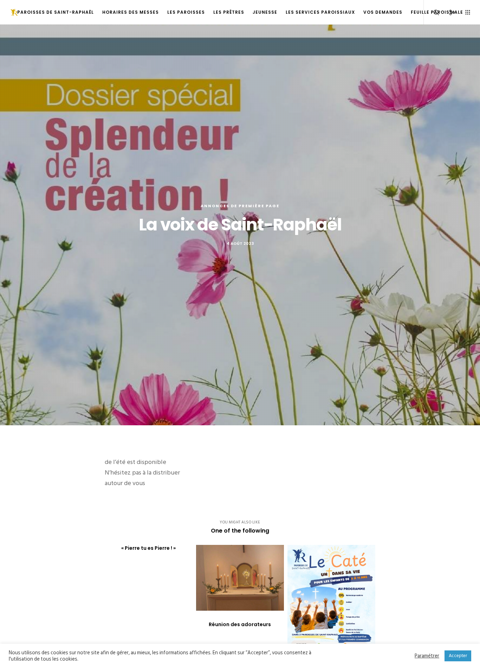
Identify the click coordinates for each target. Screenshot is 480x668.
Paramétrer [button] (427, 656)
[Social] (447, 12)
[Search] (432, 12)
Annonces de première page (240, 206)
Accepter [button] (458, 656)
